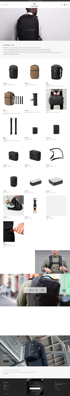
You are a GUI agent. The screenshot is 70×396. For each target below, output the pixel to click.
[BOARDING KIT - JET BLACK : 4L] (35, 153)
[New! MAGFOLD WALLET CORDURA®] (35, 126)
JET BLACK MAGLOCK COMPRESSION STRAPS (3, 110)
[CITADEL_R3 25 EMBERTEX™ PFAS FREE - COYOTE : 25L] (35, 72)
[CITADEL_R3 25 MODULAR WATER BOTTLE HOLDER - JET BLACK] (35, 99)
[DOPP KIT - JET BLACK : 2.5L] (13, 179)
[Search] (66, 5)
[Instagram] (57, 389)
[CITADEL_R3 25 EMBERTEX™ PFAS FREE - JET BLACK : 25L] (13, 72)
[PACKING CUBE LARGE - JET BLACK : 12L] (56, 179)
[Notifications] (65, 5)
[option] (35, 321)
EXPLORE (6, 4)
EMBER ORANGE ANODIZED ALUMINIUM (4, 242)
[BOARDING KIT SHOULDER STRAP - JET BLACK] (56, 153)
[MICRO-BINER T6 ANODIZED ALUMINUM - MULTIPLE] (13, 231)
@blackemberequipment (6, 373)
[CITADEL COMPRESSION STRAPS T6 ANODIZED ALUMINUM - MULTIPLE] (13, 126)
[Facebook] (55, 389)
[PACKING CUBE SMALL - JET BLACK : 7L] (35, 179)
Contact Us (5, 388)
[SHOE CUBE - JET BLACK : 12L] (13, 205)
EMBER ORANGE (4, 137)
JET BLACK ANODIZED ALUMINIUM (3, 242)
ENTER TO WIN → (35, 391)
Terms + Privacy (6, 389)
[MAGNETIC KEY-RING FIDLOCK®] (35, 205)
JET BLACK (3, 137)
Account (61, 4)
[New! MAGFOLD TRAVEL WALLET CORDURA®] (56, 126)
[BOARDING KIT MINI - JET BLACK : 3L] (13, 153)
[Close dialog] (42, 379)
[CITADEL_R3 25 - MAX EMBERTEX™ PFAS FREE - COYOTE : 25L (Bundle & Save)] (13, 99)
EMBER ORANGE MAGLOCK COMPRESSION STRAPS (4, 110)
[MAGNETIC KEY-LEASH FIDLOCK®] (56, 205)
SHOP (2, 4)
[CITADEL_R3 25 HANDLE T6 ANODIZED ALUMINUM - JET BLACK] (56, 99)
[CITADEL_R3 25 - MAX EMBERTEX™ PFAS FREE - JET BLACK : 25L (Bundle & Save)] (56, 72)
